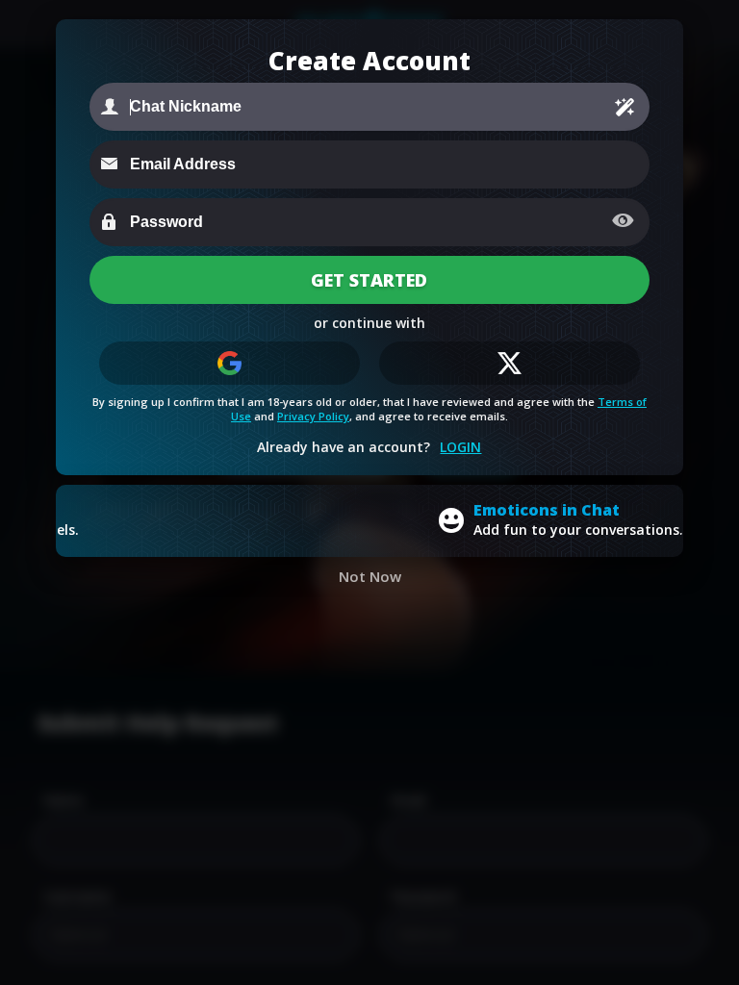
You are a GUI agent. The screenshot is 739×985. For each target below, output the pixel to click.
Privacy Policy (313, 416)
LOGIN (460, 447)
